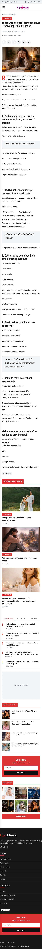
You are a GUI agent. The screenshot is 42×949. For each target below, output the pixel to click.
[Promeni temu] (35, 2)
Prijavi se (21, 773)
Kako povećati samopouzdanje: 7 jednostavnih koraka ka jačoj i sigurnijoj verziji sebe (19, 601)
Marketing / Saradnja (8, 895)
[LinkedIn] (24, 42)
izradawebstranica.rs (22, 946)
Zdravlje (3, 875)
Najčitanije (8, 619)
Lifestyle (3, 871)
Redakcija (3, 903)
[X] (9, 42)
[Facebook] (25, 2)
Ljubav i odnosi (5, 859)
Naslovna (5, 14)
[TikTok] (31, 2)
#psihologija (7, 473)
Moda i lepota (5, 867)
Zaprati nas (21, 816)
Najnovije (21, 619)
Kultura (2, 879)
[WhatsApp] (14, 42)
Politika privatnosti (7, 899)
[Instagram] (28, 2)
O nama (3, 891)
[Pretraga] (39, 2)
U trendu (34, 619)
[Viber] (19, 42)
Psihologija (12, 14)
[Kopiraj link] (28, 42)
